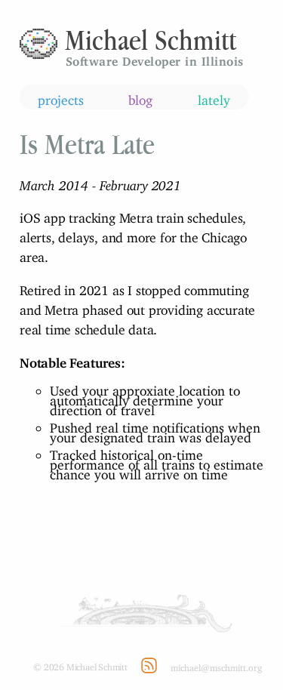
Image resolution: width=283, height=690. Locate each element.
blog (140, 97)
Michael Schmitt (150, 39)
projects (61, 97)
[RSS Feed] (149, 665)
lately (214, 97)
